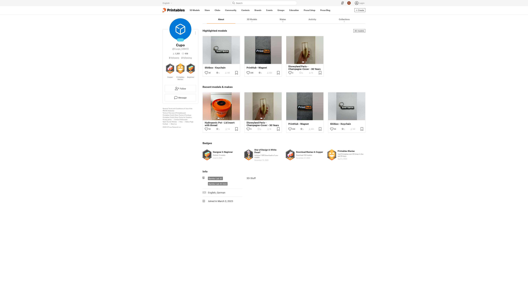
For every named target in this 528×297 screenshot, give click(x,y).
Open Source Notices (170, 122)
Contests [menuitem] (245, 10)
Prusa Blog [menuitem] (325, 10)
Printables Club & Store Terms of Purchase (177, 115)
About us (174, 124)
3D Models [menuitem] (195, 10)
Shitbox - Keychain (215, 67)
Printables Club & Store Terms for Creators (177, 117)
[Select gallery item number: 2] (305, 62)
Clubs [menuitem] (217, 10)
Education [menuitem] (294, 10)
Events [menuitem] (269, 10)
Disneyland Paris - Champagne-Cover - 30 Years (304, 67)
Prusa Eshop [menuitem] (309, 10)
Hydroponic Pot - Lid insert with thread (219, 124)
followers (174, 58)
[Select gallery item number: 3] (223, 118)
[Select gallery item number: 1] (303, 62)
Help (181, 122)
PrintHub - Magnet (257, 67)
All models (359, 31)
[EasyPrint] (342, 3)
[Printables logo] (174, 10)
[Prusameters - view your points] (349, 3)
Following (186, 58)
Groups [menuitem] (280, 10)
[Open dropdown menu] (195, 32)
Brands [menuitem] (258, 10)
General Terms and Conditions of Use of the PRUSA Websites (177, 110)
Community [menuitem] (230, 10)
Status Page (189, 122)
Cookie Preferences (180, 119)
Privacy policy (167, 119)
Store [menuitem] (207, 10)
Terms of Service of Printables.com (174, 113)
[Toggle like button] (206, 72)
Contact (165, 124)
